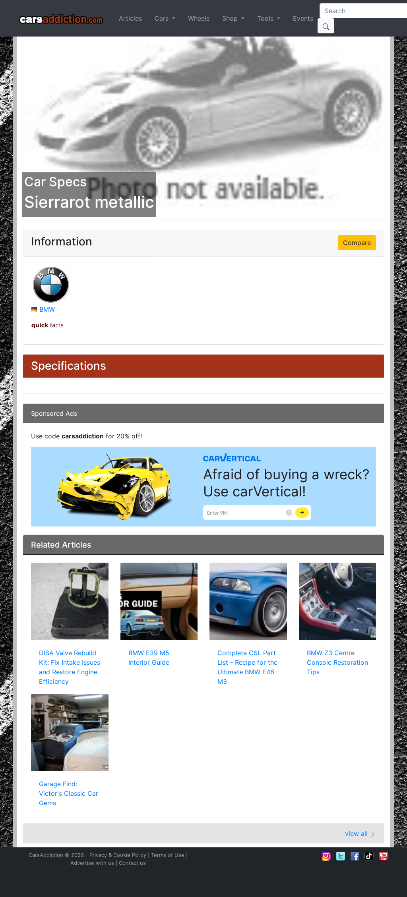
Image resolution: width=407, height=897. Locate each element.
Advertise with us (92, 863)
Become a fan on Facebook (355, 856)
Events (303, 18)
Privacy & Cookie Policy (117, 855)
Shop (231, 18)
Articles (130, 18)
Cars (163, 18)
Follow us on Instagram (326, 856)
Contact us (132, 863)
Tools (266, 18)
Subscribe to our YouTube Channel (383, 856)
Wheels (198, 18)
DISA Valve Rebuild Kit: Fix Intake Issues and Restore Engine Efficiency (69, 667)
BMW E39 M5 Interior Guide (148, 657)
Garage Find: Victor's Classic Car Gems (68, 793)
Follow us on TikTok (369, 856)
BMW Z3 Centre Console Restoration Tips (337, 662)
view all (357, 833)
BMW (47, 309)
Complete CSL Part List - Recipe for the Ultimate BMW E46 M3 (247, 667)
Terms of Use (167, 855)
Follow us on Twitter (340, 856)
